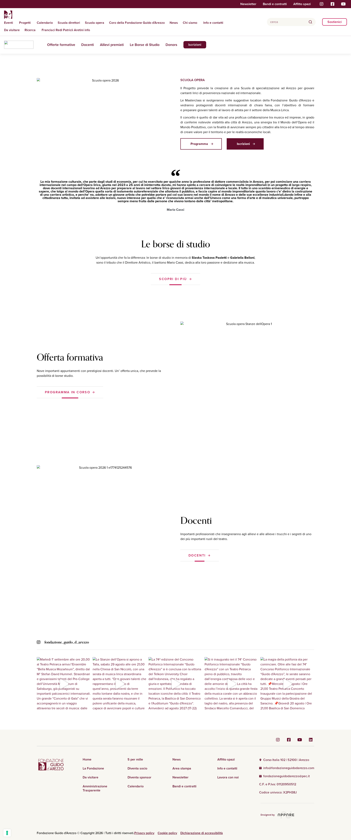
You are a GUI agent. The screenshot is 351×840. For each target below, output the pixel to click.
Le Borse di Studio (144, 44)
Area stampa (181, 768)
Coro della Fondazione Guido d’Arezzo (137, 23)
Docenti (87, 44)
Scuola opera (94, 23)
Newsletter (248, 4)
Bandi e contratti (275, 4)
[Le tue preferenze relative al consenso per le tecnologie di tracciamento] (7, 833)
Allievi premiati (112, 44)
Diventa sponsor (139, 777)
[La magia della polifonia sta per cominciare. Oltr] (287, 684)
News (174, 23)
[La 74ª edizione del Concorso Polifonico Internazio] (175, 684)
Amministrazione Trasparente (95, 788)
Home (87, 759)
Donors (171, 44)
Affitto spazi (302, 4)
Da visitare (12, 30)
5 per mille (135, 759)
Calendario (45, 23)
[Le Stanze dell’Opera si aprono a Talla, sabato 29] (119, 684)
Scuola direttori (69, 23)
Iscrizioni (194, 44)
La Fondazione (93, 768)
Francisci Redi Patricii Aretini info (66, 30)
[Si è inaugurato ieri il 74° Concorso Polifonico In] (231, 684)
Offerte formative (61, 44)
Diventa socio (137, 768)
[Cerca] (310, 22)
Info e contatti (213, 23)
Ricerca (30, 30)
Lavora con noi (228, 777)
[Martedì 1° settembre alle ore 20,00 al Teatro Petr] (64, 684)
